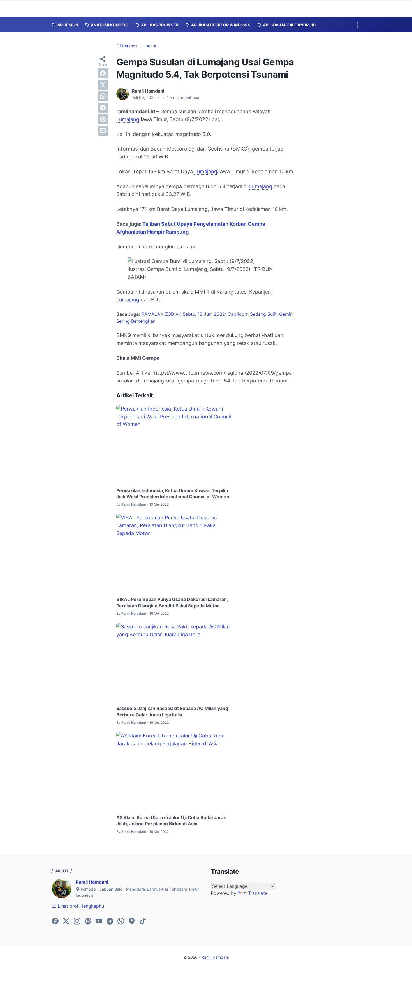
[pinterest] (103, 119)
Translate (257, 893)
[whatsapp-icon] (120, 921)
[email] (103, 131)
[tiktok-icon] (142, 921)
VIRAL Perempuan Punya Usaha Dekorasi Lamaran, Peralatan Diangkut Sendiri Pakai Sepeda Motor (172, 602)
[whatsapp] (103, 96)
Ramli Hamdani (92, 882)
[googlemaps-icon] (131, 921)
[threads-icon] (88, 921)
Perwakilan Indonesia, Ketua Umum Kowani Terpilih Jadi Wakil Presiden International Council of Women (172, 493)
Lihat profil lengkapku (80, 906)
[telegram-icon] (110, 921)
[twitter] (103, 85)
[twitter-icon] (66, 921)
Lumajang (127, 119)
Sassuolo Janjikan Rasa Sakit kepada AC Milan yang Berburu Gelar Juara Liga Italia (172, 711)
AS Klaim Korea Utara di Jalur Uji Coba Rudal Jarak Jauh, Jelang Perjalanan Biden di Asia (171, 820)
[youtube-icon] (99, 921)
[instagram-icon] (77, 921)
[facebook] (103, 73)
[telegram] (103, 108)
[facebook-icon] (55, 921)
